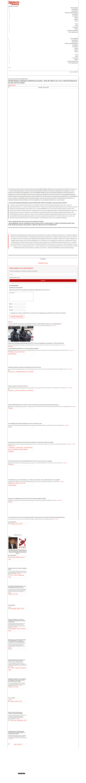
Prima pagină (74, 7)
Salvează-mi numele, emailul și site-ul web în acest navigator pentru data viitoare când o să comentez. (38, 313)
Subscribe (43, 280)
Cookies (51, 779)
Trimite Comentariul (17, 316)
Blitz (76, 25)
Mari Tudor (13, 85)
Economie (75, 16)
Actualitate (75, 11)
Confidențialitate (43, 779)
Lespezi (36, 189)
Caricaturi (75, 27)
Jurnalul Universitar (72, 30)
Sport (76, 21)
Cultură (76, 19)
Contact (35, 779)
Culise (76, 29)
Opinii (76, 17)
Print (76, 24)
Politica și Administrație (71, 12)
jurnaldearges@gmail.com (21, 751)
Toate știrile (74, 9)
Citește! (54, 325)
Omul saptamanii (73, 32)
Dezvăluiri (75, 14)
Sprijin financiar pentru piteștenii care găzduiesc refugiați (28, 221)
